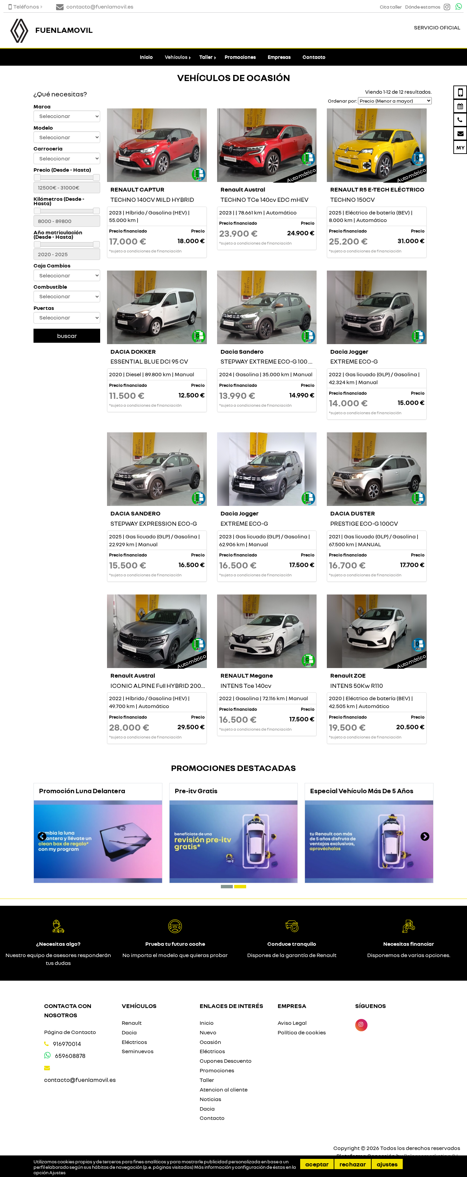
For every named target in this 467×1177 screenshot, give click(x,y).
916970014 (67, 1043)
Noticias (210, 1099)
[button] (227, 886)
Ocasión (210, 1041)
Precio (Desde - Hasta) (62, 170)
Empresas (279, 57)
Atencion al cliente (224, 1089)
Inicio (146, 57)
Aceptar (317, 1164)
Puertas (44, 308)
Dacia (129, 1032)
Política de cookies (302, 1032)
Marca (42, 106)
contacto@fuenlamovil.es (80, 1079)
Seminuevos (138, 1051)
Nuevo (208, 1032)
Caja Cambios (52, 265)
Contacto (314, 57)
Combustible (50, 287)
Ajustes (387, 1164)
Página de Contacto (70, 1032)
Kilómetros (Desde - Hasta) (59, 201)
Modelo (43, 128)
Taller (206, 57)
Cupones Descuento (226, 1060)
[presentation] (42, 837)
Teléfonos (26, 6)
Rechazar (352, 1164)
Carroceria (48, 148)
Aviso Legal (292, 1022)
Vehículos (176, 57)
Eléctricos (134, 1041)
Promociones (240, 57)
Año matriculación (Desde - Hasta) (58, 234)
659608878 (70, 1055)
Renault (132, 1022)
